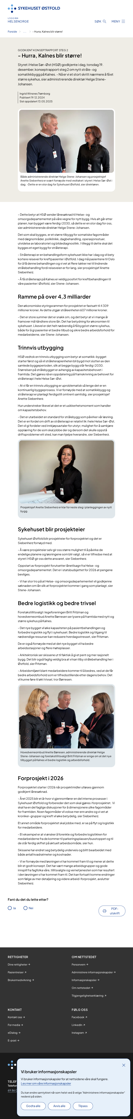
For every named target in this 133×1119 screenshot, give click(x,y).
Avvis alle (59, 1106)
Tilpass (83, 1106)
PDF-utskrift (115, 911)
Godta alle (33, 1106)
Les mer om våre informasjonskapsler (46, 1083)
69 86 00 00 (16, 1090)
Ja (14, 908)
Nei (31, 908)
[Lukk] (123, 1065)
